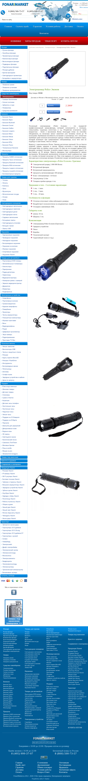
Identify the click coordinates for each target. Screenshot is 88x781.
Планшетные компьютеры (11, 318)
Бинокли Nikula (7, 136)
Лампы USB (6, 228)
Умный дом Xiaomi (8, 507)
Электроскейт (7, 544)
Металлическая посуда (10, 194)
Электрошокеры (8, 96)
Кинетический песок (9, 440)
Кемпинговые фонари (10, 59)
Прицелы (4, 154)
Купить (50, 105)
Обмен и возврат (44, 767)
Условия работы (44, 770)
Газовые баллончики (9, 99)
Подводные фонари (9, 64)
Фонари (4, 47)
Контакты (63, 772)
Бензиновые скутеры (9, 572)
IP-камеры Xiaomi (8, 473)
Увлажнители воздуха (10, 454)
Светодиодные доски (9, 212)
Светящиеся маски (9, 437)
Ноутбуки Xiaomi (8, 493)
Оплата (19, 772)
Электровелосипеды (9, 564)
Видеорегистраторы (9, 278)
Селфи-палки (7, 374)
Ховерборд (6, 541)
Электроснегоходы (9, 553)
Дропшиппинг (43, 765)
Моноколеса (6, 555)
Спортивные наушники (10, 252)
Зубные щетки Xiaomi (9, 490)
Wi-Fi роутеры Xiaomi (9, 476)
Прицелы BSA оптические (11, 165)
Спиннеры (6, 395)
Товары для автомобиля (10, 258)
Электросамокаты (8, 558)
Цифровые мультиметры (11, 332)
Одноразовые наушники (10, 235)
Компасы (5, 186)
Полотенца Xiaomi (8, 499)
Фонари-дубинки (8, 70)
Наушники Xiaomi (8, 254)
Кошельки (5, 400)
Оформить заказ (77, 19)
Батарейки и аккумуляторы (11, 78)
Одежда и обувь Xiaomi (10, 496)
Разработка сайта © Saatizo (40, 779)
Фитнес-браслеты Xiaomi (11, 513)
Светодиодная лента (9, 214)
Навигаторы (6, 275)
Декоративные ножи (9, 428)
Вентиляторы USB (8, 349)
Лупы (4, 188)
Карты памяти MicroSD (10, 358)
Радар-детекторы (8, 272)
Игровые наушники (9, 249)
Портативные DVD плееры (11, 261)
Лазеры (4, 82)
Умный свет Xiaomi (9, 510)
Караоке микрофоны (9, 306)
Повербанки (6, 309)
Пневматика (6, 108)
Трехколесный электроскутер (12, 569)
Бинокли (4, 114)
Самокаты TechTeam (9, 442)
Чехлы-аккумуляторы (9, 315)
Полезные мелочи (8, 343)
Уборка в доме (7, 504)
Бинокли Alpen (7, 120)
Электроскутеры (8, 567)
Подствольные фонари (10, 67)
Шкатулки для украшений (11, 426)
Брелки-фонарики (8, 73)
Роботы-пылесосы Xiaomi (11, 501)
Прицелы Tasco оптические (12, 160)
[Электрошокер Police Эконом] (32, 119)
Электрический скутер (10, 550)
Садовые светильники (10, 217)
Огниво (5, 197)
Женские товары (8, 389)
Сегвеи (4, 539)
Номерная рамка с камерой (12, 280)
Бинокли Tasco (7, 117)
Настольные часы (8, 406)
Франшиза (63, 767)
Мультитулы (6, 191)
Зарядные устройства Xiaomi (12, 487)
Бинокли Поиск (7, 145)
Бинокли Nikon (7, 134)
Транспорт (5, 522)
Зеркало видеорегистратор (11, 283)
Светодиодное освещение (11, 203)
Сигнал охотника (8, 102)
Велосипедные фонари (10, 61)
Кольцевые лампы (8, 220)
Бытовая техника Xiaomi (10, 479)
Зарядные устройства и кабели (13, 377)
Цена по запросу (8, 380)
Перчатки (5, 423)
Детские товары (8, 392)
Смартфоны (6, 298)
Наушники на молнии (9, 246)
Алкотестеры (6, 266)
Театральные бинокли (10, 148)
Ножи (4, 200)
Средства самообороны (10, 94)
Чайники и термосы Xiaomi (11, 482)
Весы (4, 323)
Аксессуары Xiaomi (9, 518)
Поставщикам (65, 765)
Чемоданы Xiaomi (8, 515)
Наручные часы (7, 412)
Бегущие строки (8, 226)
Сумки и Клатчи (7, 398)
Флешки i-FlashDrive (9, 360)
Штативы (5, 372)
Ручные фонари (8, 50)
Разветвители (7, 292)
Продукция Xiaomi (8, 468)
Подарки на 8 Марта (9, 420)
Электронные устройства (10, 295)
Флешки (5, 355)
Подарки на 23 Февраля (10, 417)
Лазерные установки (9, 87)
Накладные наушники (10, 240)
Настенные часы (8, 409)
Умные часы (6, 414)
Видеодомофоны (8, 326)
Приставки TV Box (8, 340)
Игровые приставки (9, 320)
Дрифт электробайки (9, 547)
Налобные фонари (9, 53)
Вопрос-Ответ (43, 772)
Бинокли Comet (7, 125)
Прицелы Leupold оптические (12, 171)
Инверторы (6, 289)
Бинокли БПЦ (7, 142)
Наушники (5, 232)
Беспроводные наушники (11, 243)
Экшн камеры (7, 334)
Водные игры (7, 431)
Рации (4, 329)
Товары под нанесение (9, 457)
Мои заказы (84, 7)
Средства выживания (9, 110)
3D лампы (6, 434)
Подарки (4, 383)
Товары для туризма (9, 177)
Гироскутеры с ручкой (10, 536)
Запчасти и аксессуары (10, 525)
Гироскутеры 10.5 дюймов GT (12, 533)
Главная (19, 762)
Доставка (19, 770)
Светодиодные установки (11, 223)
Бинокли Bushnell (8, 122)
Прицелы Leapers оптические (12, 168)
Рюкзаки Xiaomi (7, 471)
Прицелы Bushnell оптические (13, 162)
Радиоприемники (8, 337)
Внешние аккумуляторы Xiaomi (13, 485)
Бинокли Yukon (7, 139)
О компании (42, 762)
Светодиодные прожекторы (12, 75)
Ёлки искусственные (9, 386)
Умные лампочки (8, 346)
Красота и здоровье (8, 461)
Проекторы (6, 312)
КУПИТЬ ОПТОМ (7, 576)
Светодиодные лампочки (11, 209)
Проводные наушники (10, 238)
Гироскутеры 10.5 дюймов (11, 527)
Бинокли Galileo (8, 128)
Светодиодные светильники (12, 206)
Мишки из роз (7, 451)
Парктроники (6, 269)
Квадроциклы (7, 561)
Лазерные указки (8, 84)
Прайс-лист (20, 765)
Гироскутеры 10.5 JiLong (11, 530)
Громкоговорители (8, 304)
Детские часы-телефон (10, 403)
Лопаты (5, 183)
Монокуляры (6, 150)
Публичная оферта (67, 770)
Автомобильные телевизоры (12, 264)
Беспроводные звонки (10, 366)
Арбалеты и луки (8, 105)
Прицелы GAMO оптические (12, 157)
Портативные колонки (10, 301)
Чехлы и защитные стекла (11, 352)
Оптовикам (64, 762)
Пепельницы (6, 369)
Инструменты (7, 363)
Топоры (5, 180)
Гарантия (20, 767)
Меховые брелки (8, 445)
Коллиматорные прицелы (11, 174)
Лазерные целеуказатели (11, 90)
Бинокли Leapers (8, 131)
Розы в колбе (7, 448)
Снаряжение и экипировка (11, 464)
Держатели (6, 286)
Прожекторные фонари (10, 56)
